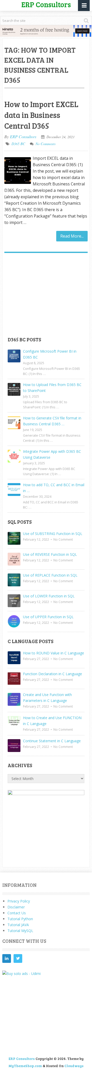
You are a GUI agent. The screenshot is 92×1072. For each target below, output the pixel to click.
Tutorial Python (20, 918)
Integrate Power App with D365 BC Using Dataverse (52, 454)
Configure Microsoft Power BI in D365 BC (49, 354)
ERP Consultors (23, 136)
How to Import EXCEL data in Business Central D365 (41, 115)
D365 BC (18, 143)
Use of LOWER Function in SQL (49, 596)
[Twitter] (18, 958)
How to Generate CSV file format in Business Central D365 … (52, 421)
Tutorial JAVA (18, 924)
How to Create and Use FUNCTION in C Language (52, 720)
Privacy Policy (18, 901)
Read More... (72, 236)
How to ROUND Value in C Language (53, 653)
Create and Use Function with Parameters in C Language (47, 697)
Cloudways (74, 1065)
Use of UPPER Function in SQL (48, 616)
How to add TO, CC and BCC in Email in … (53, 487)
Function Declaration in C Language (52, 673)
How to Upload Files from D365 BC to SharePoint (52, 387)
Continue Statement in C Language (52, 740)
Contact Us (16, 912)
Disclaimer (16, 907)
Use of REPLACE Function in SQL (50, 575)
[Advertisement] (46, 297)
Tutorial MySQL (20, 930)
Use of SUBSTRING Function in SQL (52, 533)
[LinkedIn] (6, 958)
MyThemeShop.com (25, 1065)
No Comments (45, 143)
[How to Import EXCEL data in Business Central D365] (17, 170)
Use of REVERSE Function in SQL (50, 554)
